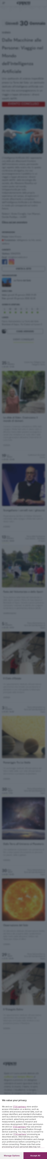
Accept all (35, 1155)
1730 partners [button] (19, 1106)
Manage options (12, 1155)
